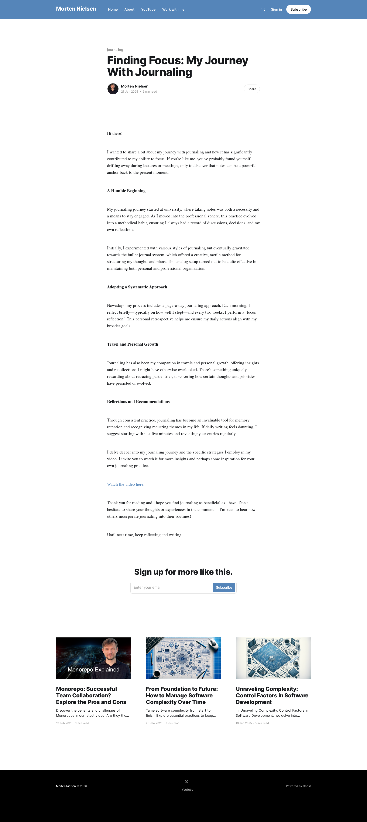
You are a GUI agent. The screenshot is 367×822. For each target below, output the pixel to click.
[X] (186, 781)
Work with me (173, 9)
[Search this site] (263, 9)
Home (113, 9)
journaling (115, 49)
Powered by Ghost (298, 786)
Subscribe (299, 9)
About (129, 9)
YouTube (148, 9)
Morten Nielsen (76, 9)
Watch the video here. (125, 484)
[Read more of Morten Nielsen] (113, 89)
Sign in (276, 9)
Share (252, 89)
